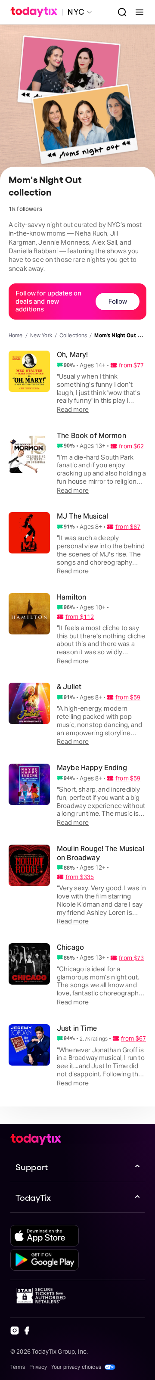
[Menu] (136, 12)
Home (16, 335)
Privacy (38, 1367)
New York (41, 335)
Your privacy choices (76, 1367)
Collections (73, 335)
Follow (117, 301)
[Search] (118, 12)
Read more (73, 409)
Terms (17, 1367)
